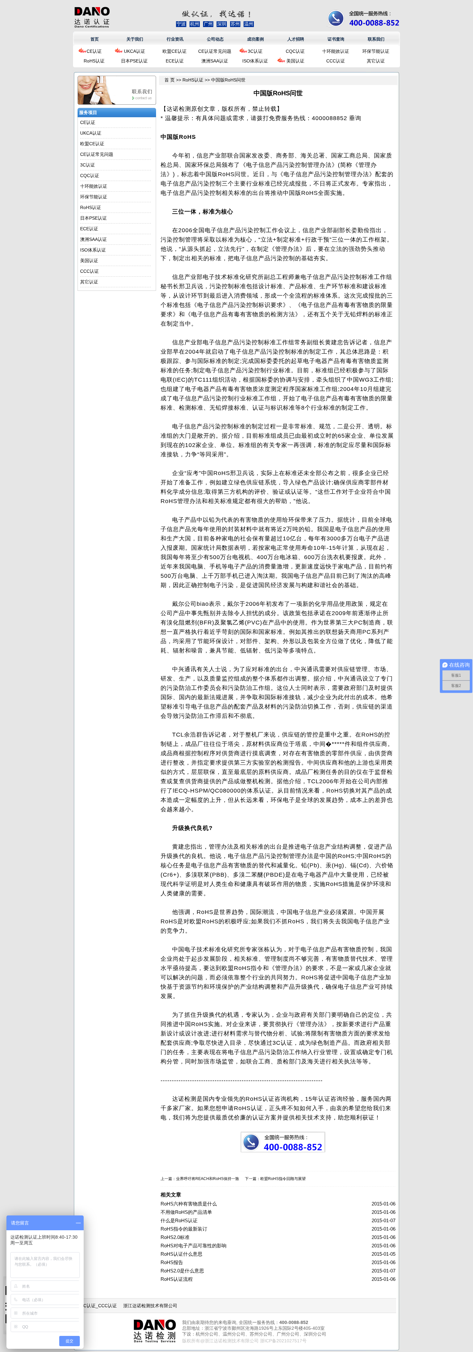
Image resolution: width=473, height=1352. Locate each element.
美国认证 (295, 60)
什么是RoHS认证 (179, 1220)
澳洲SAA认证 (214, 60)
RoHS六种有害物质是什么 (189, 1203)
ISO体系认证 (255, 60)
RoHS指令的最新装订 (184, 1229)
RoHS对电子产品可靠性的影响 (194, 1245)
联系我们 (376, 39)
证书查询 (336, 39)
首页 (94, 39)
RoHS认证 (94, 60)
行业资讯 (175, 39)
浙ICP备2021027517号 (283, 1340)
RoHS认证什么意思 (181, 1254)
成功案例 (255, 39)
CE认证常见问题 (214, 51)
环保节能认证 (375, 51)
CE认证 (94, 51)
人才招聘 (295, 39)
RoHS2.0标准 (175, 1237)
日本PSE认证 (134, 60)
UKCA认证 (134, 51)
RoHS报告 (172, 1262)
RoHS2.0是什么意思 (182, 1270)
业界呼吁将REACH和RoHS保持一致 (207, 1178)
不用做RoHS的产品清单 (186, 1212)
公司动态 (215, 39)
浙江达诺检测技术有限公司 (150, 1305)
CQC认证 (295, 51)
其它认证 (376, 60)
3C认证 (255, 51)
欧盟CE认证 (174, 51)
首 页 (169, 79)
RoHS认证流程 (177, 1279)
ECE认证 (175, 60)
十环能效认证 (335, 51)
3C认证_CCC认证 (99, 1305)
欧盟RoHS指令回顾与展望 (283, 1178)
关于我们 (134, 39)
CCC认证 (335, 60)
